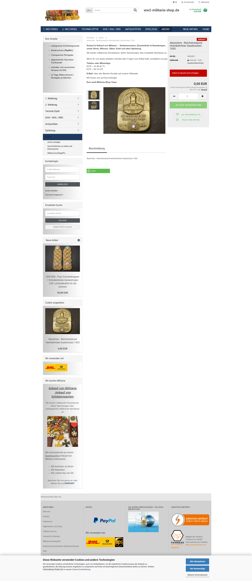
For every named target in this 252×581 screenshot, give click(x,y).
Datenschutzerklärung (81, 569)
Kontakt (46, 516)
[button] (175, 2)
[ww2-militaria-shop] (62, 15)
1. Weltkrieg (50, 29)
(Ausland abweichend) (195, 63)
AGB (45, 551)
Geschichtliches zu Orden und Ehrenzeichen (59, 147)
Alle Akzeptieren (197, 561)
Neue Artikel (190, 29)
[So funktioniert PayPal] (105, 520)
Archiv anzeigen (53, 142)
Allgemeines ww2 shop (52, 526)
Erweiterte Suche (62, 227)
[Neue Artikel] (79, 240)
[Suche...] (135, 10)
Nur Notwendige (197, 568)
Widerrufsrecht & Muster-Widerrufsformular (61, 546)
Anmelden (62, 184)
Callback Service (50, 531)
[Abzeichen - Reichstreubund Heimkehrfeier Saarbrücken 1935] (134, 110)
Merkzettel (204, 2)
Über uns (46, 511)
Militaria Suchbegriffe (56, 153)
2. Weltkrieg (69, 29)
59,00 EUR (62, 292)
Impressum (47, 521)
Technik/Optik (89, 29)
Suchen (62, 220)
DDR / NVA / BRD (112, 29)
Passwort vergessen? (54, 195)
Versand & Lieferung (51, 536)
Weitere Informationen (197, 575)
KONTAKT (70, 483)
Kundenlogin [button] (188, 2)
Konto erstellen (51, 191)
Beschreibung (97, 148)
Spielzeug (151, 29)
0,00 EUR (62, 348)
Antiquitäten (133, 29)
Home (206, 29)
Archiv (166, 29)
